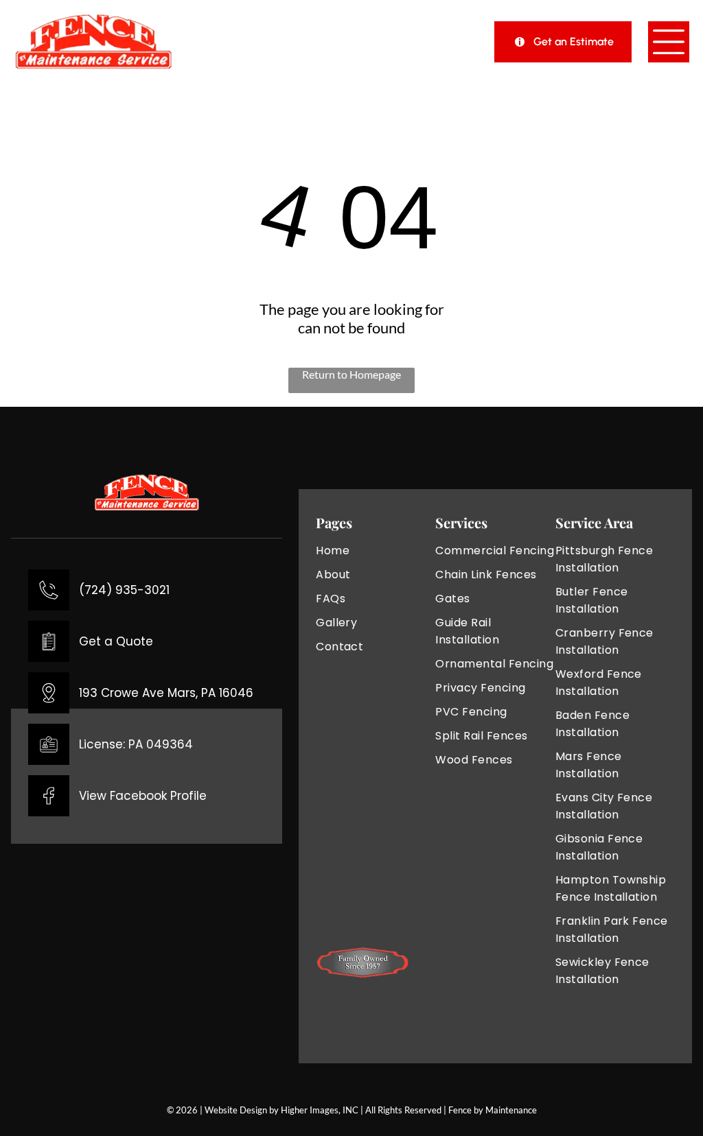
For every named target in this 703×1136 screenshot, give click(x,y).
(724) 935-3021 (124, 590)
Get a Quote (116, 641)
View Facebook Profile (143, 796)
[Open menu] (668, 41)
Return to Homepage (351, 374)
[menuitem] (375, 551)
